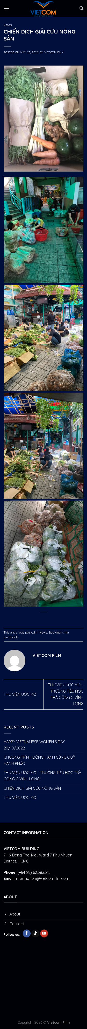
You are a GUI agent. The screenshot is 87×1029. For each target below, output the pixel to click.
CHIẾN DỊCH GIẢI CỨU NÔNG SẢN (32, 788)
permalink (11, 637)
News (8, 25)
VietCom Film (54, 52)
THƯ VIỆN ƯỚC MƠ (20, 694)
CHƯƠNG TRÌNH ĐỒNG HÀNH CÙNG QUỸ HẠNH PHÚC (39, 760)
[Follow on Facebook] (27, 933)
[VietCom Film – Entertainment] (43, 8)
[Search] (81, 8)
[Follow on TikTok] (35, 933)
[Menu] (6, 8)
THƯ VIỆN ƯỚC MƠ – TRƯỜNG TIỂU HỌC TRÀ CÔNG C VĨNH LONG (42, 775)
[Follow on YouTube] (44, 933)
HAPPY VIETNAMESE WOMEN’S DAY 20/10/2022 (34, 744)
